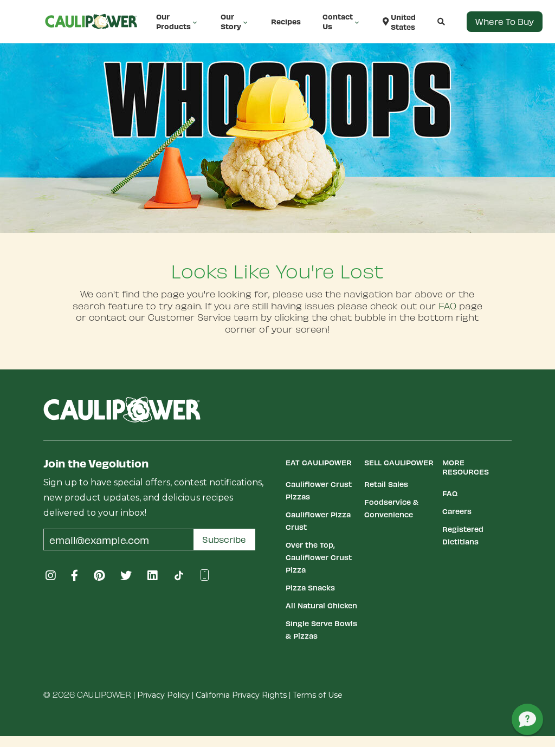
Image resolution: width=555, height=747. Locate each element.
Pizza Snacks (310, 587)
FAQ (447, 305)
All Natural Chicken (321, 605)
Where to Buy (504, 21)
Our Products (173, 21)
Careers (457, 511)
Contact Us (337, 21)
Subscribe (224, 539)
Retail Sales (386, 484)
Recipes (286, 21)
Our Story (231, 21)
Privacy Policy (163, 695)
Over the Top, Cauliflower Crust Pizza (319, 557)
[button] (430, 21)
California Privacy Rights (241, 695)
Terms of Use (318, 695)
